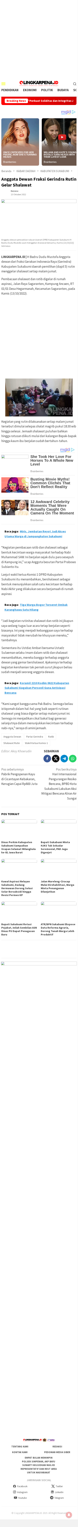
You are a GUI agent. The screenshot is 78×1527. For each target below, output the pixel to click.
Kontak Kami (20, 1452)
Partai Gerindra (34, 736)
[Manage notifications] (69, 1515)
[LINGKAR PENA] (38, 83)
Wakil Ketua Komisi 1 (36, 743)
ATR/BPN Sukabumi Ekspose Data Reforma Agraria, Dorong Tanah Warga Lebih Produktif (58, 929)
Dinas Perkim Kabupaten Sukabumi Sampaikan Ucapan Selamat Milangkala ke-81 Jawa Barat (18, 847)
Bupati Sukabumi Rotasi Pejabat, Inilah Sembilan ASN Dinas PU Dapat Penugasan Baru (19, 929)
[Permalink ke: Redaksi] (5, 192)
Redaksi (57, 1446)
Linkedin (59, 1492)
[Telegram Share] (64, 758)
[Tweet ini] (55, 758)
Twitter (59, 1486)
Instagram (22, 1492)
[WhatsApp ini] (72, 758)
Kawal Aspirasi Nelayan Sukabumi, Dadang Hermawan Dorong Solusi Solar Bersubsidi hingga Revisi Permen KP (17, 888)
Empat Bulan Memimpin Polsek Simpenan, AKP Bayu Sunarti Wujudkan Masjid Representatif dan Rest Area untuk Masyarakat (39, 1465)
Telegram (59, 1498)
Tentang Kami (19, 1446)
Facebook (22, 1486)
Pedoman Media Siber (57, 1452)
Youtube (22, 1498)
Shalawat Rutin (11, 743)
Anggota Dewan (12, 736)
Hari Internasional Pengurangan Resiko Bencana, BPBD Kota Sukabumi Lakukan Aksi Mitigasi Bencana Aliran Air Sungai (58, 783)
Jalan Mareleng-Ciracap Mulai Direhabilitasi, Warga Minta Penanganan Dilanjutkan (57, 886)
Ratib (51, 736)
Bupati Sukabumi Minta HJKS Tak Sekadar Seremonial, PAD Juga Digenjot (55, 847)
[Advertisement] (39, 39)
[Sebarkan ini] (47, 758)
